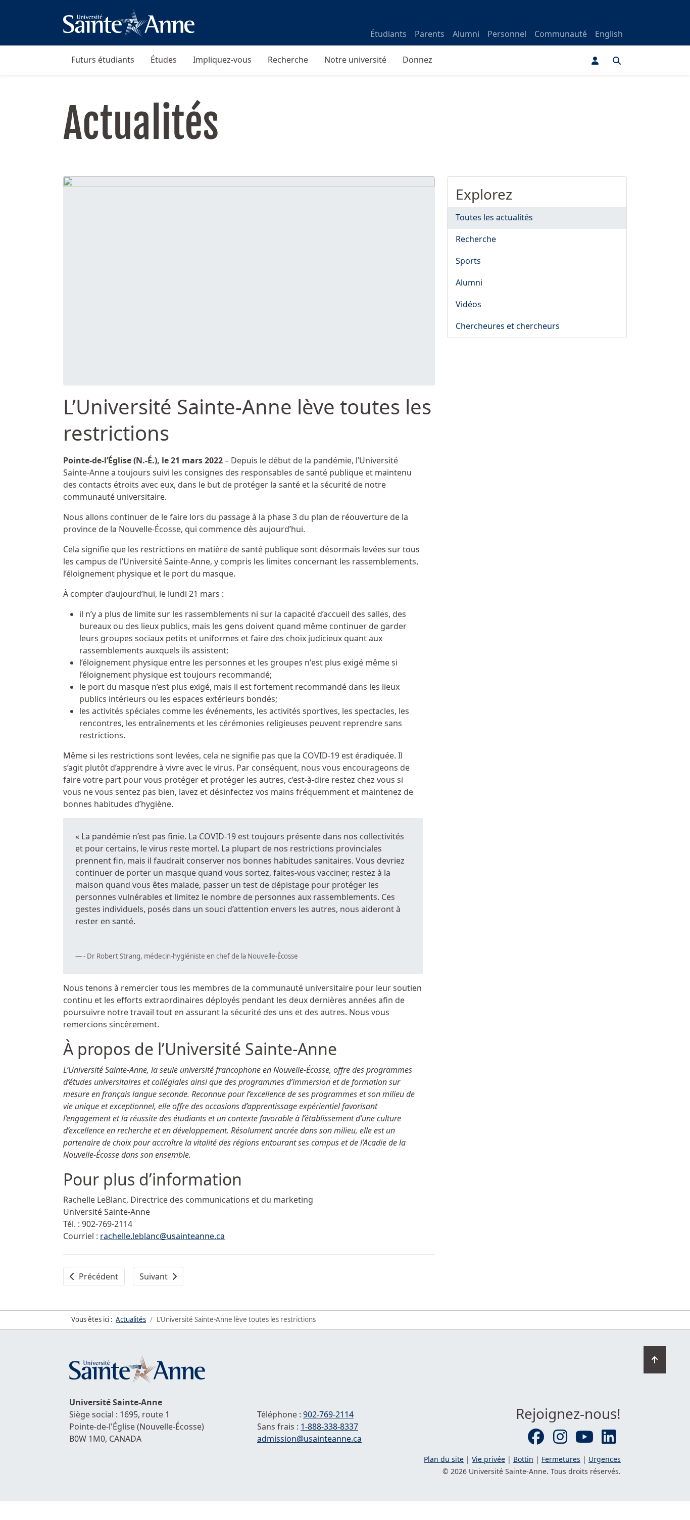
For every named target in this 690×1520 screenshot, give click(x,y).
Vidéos (468, 304)
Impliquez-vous (222, 59)
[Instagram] (560, 1437)
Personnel (506, 33)
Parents (430, 33)
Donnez (417, 59)
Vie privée (488, 1459)
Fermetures (560, 1459)
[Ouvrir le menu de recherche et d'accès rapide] (617, 61)
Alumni (466, 33)
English (609, 33)
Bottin (523, 1459)
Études (164, 59)
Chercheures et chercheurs (508, 325)
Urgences (604, 1459)
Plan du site (444, 1459)
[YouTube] (584, 1437)
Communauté (560, 33)
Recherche (288, 59)
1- (329, 1426)
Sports (468, 260)
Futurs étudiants (102, 59)
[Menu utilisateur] (595, 61)
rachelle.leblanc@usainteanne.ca (162, 1236)
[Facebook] (536, 1437)
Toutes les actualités (494, 217)
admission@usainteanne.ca (309, 1438)
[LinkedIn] (609, 1437)
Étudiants (388, 33)
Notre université (355, 59)
